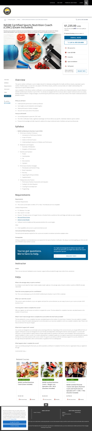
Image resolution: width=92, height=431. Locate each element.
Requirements (7, 86)
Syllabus (6, 82)
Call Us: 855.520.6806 (82, 19)
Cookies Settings (14, 425)
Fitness (18, 19)
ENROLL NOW (76, 38)
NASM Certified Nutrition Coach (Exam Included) (26, 383)
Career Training (37, 412)
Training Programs (11, 19)
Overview (6, 79)
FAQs (5, 92)
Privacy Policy (48, 427)
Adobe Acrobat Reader (24, 220)
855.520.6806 (7, 103)
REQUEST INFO (82, 71)
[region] (14, 418)
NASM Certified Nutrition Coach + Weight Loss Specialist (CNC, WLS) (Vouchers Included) (50, 385)
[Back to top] (46, 410)
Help (63, 415)
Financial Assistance (66, 414)
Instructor (6, 89)
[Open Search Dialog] (86, 2)
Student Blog (77, 412)
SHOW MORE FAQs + (20, 351)
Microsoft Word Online (24, 217)
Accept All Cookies (14, 422)
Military (63, 412)
